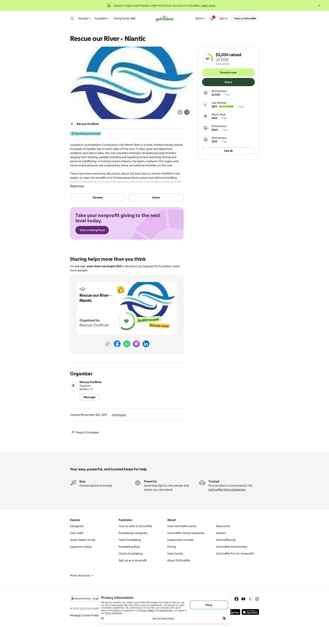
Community (119, 414)
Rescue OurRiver (91, 382)
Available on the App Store (250, 612)
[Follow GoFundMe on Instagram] (257, 598)
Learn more (208, 5)
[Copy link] (107, 344)
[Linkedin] (146, 344)
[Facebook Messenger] (136, 344)
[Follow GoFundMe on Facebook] (236, 598)
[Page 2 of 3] (79, 113)
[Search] (72, 18)
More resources (80, 575)
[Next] (187, 112)
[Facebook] (117, 344)
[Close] (319, 5)
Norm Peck (219, 114)
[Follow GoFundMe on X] (250, 598)
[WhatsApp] (126, 344)
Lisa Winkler (219, 102)
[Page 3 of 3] (81, 113)
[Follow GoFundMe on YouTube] (243, 598)
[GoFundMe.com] (165, 18)
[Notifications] (211, 18)
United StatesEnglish (88, 598)
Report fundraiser (87, 432)
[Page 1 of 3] (76, 113)
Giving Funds (124, 18)
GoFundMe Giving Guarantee (227, 489)
